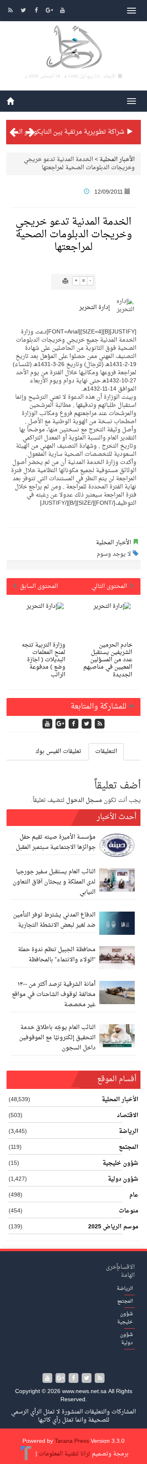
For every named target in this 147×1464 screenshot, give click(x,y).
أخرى (112, 1267)
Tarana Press (72, 1441)
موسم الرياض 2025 (113, 1227)
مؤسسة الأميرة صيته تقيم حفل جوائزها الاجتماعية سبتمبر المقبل (56, 842)
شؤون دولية (123, 1179)
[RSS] (11, 11)
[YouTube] (62, 11)
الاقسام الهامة (126, 1271)
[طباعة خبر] (65, 281)
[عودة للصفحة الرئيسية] (73, 48)
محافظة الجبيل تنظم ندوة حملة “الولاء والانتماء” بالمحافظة (57, 954)
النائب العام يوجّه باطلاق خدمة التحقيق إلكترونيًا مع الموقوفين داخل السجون (57, 1037)
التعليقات (106, 751)
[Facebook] (37, 11)
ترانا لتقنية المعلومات (64, 1454)
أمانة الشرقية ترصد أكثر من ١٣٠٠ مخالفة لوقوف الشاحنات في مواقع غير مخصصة (54, 994)
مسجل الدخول (84, 800)
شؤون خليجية (120, 1163)
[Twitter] (24, 11)
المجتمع (128, 1148)
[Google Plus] (50, 11)
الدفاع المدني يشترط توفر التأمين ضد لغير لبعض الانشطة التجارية (54, 920)
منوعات (128, 1211)
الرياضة (128, 1132)
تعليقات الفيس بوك (58, 751)
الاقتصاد (127, 1116)
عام (133, 1195)
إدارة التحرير (94, 307)
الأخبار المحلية (117, 159)
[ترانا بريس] (26, 1454)
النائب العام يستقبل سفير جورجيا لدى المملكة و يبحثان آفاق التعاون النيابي (54, 882)
